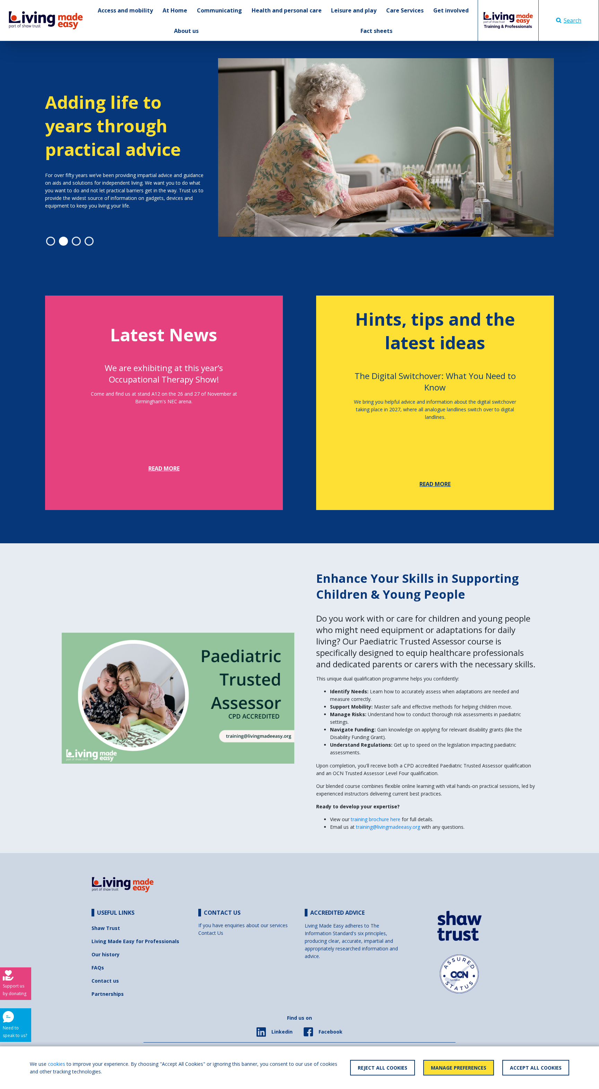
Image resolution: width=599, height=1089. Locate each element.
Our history (106, 954)
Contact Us (210, 933)
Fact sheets (376, 31)
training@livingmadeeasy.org (388, 827)
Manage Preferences (458, 1067)
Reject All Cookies (382, 1067)
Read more (164, 468)
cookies (56, 1064)
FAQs (98, 967)
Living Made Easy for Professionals (135, 941)
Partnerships (108, 994)
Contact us (105, 980)
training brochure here (376, 819)
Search (572, 20)
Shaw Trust (106, 928)
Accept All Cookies (536, 1067)
